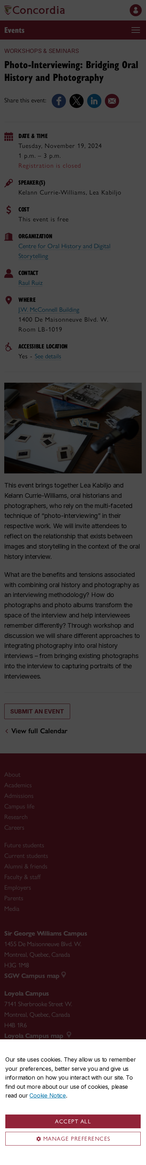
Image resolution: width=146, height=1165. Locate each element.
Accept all (73, 1121)
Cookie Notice (47, 1095)
